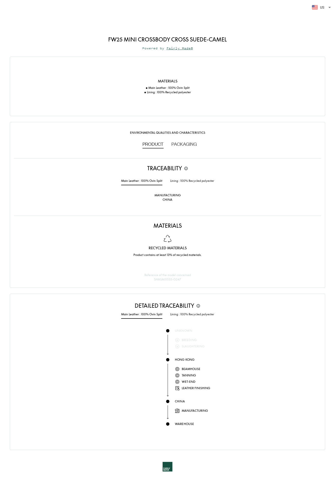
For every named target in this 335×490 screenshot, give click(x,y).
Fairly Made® (180, 48)
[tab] (153, 143)
